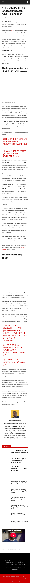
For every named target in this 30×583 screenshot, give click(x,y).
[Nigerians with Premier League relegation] (6, 524)
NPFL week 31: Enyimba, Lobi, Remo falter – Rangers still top (18, 460)
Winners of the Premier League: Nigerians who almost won (19, 507)
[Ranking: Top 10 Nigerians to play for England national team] (6, 484)
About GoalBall (6, 576)
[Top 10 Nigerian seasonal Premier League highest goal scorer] (6, 500)
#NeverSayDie (9, 350)
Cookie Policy (17, 578)
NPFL (12, 30)
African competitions (11, 549)
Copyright (24, 578)
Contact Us (23, 576)
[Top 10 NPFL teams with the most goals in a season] (6, 454)
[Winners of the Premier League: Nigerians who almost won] (6, 508)
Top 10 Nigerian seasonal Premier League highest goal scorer (19, 499)
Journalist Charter (15, 576)
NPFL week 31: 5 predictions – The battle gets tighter (19, 468)
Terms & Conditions (8, 578)
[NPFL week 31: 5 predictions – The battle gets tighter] (6, 470)
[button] (27, 2)
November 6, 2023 (10, 156)
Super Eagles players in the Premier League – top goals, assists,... (19, 491)
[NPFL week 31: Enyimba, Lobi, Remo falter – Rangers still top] (6, 462)
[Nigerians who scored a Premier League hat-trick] (6, 516)
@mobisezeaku (9, 330)
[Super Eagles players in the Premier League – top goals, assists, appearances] (6, 492)
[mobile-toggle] (3, 2)
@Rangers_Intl (9, 328)
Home (3, 549)
